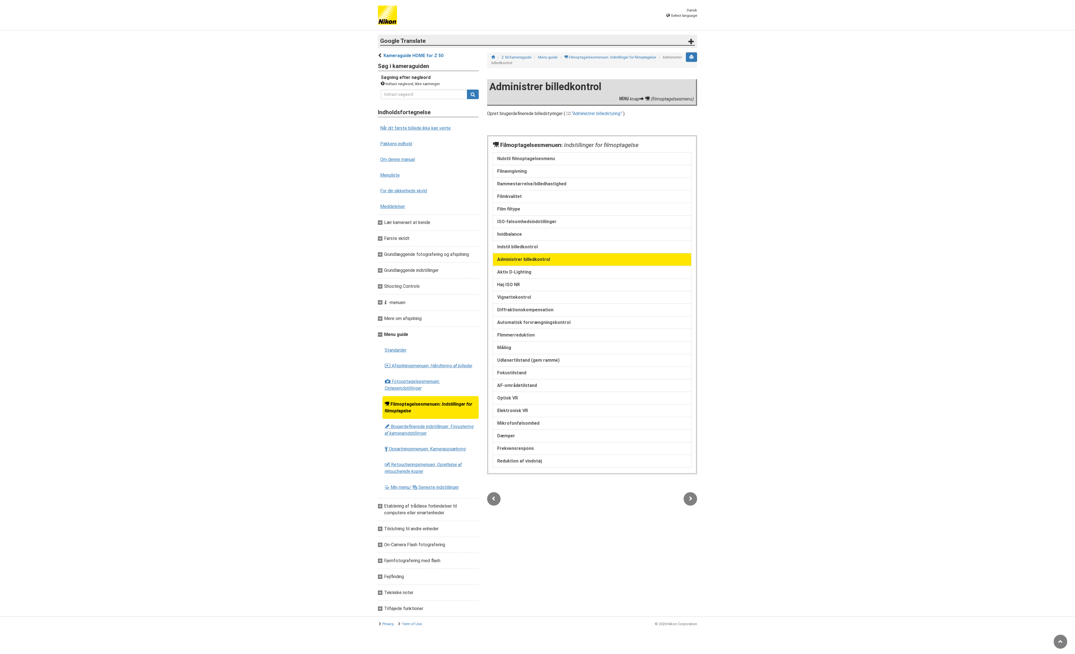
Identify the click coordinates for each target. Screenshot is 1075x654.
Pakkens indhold (396, 143)
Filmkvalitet (509, 196)
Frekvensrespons (515, 448)
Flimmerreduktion (516, 335)
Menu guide (548, 57)
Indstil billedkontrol (517, 246)
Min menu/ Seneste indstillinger (422, 487)
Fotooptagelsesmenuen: (412, 385)
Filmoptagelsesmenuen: (428, 407)
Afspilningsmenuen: (428, 366)
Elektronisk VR (512, 410)
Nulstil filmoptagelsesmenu (526, 158)
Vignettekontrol (514, 297)
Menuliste (390, 175)
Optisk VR (507, 398)
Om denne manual (397, 159)
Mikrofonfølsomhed (518, 423)
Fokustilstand (511, 372)
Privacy (388, 624)
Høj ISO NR (508, 284)
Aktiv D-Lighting (514, 272)
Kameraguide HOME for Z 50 (413, 55)
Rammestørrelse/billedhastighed (531, 183)
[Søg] (473, 94)
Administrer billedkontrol (523, 259)
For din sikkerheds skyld (403, 190)
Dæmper (506, 435)
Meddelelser (392, 206)
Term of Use (412, 624)
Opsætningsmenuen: (425, 449)
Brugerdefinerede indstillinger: (429, 430)
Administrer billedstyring (596, 113)
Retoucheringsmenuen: (423, 468)
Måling (504, 347)
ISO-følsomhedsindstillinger (527, 221)
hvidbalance (509, 234)
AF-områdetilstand (517, 385)
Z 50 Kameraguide (516, 57)
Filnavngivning (512, 171)
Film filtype (508, 209)
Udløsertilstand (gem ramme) (528, 360)
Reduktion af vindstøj (519, 461)
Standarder (395, 350)
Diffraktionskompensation (525, 309)
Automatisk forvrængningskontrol (534, 322)
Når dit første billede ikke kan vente (415, 128)
